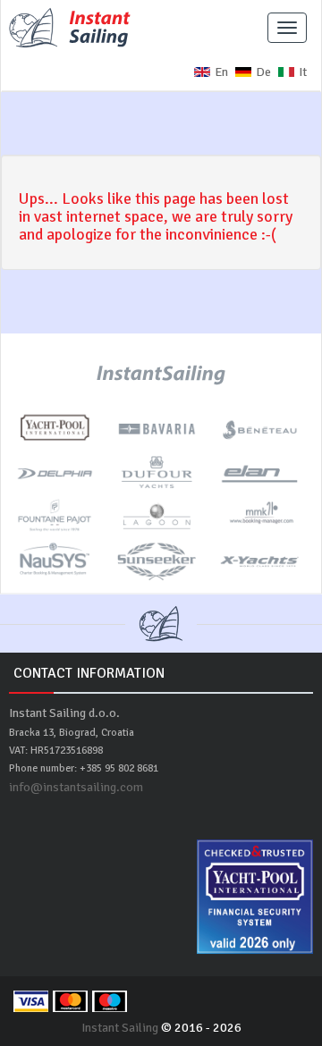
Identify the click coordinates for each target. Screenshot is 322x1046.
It (303, 72)
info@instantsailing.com (76, 787)
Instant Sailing (119, 1027)
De (263, 72)
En (221, 72)
